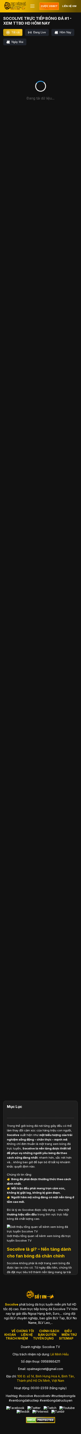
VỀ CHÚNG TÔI (22, 1331)
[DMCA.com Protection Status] (40, 1422)
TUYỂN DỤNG (43, 1338)
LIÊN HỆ (27, 1334)
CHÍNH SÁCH (49, 1331)
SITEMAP (66, 1338)
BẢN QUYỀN (47, 1334)
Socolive (13, 1135)
